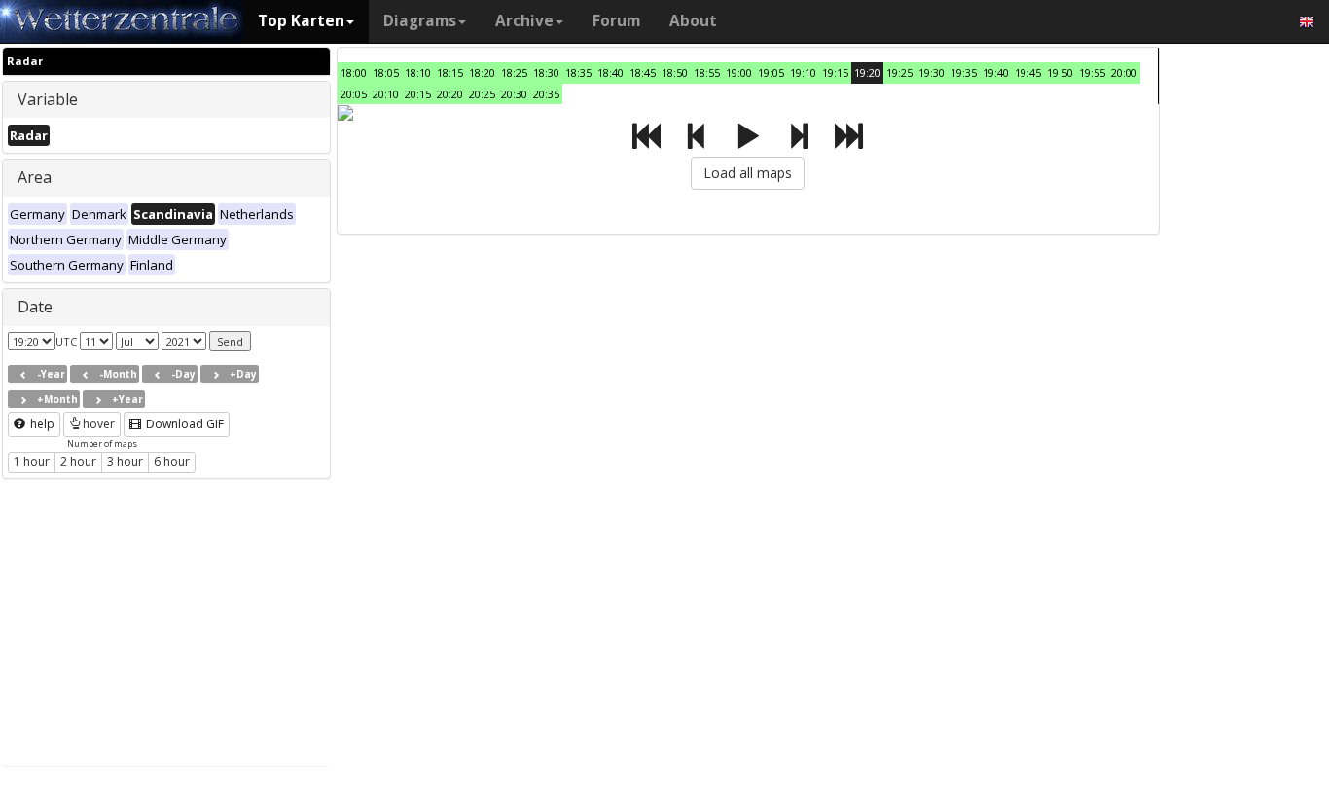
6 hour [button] (172, 462)
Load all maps (747, 173)
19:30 (931, 72)
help (40, 424)
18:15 (450, 72)
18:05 (386, 72)
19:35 (964, 72)
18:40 (610, 72)
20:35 (546, 94)
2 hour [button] (78, 462)
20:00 (1124, 72)
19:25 (899, 72)
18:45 (642, 72)
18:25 (514, 72)
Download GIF (183, 424)
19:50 (1060, 72)
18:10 (418, 72)
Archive (524, 21)
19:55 (1092, 72)
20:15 (418, 94)
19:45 (1028, 72)
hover (99, 424)
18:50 (675, 72)
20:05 (354, 94)
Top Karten (301, 21)
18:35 (578, 72)
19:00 (739, 72)
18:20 (482, 72)
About (693, 21)
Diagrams (419, 21)
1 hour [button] (32, 462)
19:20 (867, 72)
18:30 (546, 72)
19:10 (803, 72)
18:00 (354, 72)
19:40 (996, 72)
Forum (616, 21)
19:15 (835, 72)
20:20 (450, 94)
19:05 (771, 72)
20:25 (482, 94)
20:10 (386, 94)
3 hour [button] (125, 462)
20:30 (514, 94)
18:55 (707, 72)
